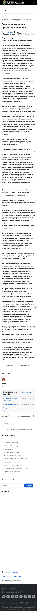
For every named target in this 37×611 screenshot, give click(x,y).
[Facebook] (12, 596)
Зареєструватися (24, 416)
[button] (34, 3)
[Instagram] (25, 596)
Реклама (13, 588)
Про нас (4, 588)
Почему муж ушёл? (25, 365)
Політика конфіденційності (11, 592)
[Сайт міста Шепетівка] (13, 2)
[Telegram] (4, 596)
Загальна (9, 32)
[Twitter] (16, 596)
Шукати (29, 485)
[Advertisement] (18, 514)
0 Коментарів (28, 34)
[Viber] (8, 596)
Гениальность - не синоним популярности (12, 365)
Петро (16, 32)
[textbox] (18, 424)
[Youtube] (33, 596)
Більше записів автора (26, 393)
